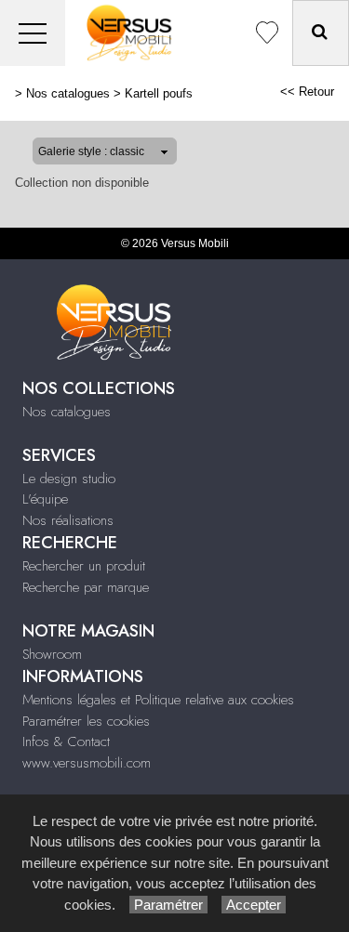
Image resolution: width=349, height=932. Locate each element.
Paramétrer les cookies (86, 721)
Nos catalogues (68, 93)
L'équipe (45, 499)
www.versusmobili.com (86, 763)
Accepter (253, 904)
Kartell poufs (159, 93)
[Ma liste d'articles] (267, 33)
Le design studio (68, 478)
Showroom (52, 654)
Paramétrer (168, 904)
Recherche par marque (85, 587)
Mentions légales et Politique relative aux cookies (158, 699)
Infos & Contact (66, 741)
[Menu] (32, 33)
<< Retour (307, 91)
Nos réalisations (68, 520)
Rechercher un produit (83, 566)
